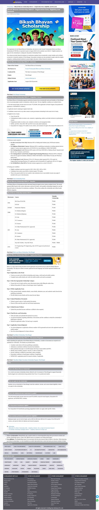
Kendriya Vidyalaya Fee (31, 495)
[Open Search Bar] (85, 2)
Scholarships (33, 2)
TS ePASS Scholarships (55, 495)
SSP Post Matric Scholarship (56, 484)
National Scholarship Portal (9, 478)
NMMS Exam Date (78, 490)
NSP (75, 497)
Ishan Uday (29, 503)
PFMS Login (77, 491)
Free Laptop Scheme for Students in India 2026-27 (78, 131)
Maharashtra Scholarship (55, 501)
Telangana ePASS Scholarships (80, 480)
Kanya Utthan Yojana (55, 503)
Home (25, 2)
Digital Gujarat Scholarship (32, 484)
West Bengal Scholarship (32, 482)
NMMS (5, 484)
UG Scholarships (30, 497)
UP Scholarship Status (31, 480)
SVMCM (5, 482)
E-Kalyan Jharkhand (7, 497)
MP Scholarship (7, 504)
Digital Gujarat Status (55, 491)
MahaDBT (6, 491)
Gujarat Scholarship (54, 482)
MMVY (52, 504)
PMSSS (76, 501)
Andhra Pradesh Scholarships (80, 486)
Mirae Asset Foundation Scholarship (81, 478)
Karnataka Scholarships (8, 493)
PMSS (28, 490)
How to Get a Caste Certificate (80, 499)
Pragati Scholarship (54, 490)
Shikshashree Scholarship (55, 493)
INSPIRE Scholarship (31, 488)
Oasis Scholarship (54, 486)
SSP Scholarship (30, 478)
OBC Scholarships (78, 484)
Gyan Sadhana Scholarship (80, 482)
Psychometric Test (46, 2)
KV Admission (30, 493)
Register (79, 2)
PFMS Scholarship (78, 503)
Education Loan (59, 2)
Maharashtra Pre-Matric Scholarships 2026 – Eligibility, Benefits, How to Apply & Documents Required (31, 428)
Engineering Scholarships (32, 491)
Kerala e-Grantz (7, 490)
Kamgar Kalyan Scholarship (56, 488)
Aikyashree (6, 503)
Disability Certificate (55, 480)
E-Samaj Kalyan (54, 497)
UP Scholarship (7, 488)
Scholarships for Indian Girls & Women (82, 504)
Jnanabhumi (6, 486)
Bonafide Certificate (7, 495)
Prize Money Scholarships (9, 501)
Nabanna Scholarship (31, 501)
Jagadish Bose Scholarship (32, 504)
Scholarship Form (78, 495)
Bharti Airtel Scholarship (55, 478)
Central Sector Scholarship (32, 486)
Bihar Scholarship (30, 499)
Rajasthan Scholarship (79, 488)
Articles (70, 2)
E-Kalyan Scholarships (8, 499)
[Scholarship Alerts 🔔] (17, 2)
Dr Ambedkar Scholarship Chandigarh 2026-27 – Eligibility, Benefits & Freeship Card (28, 429)
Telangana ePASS (7, 480)
